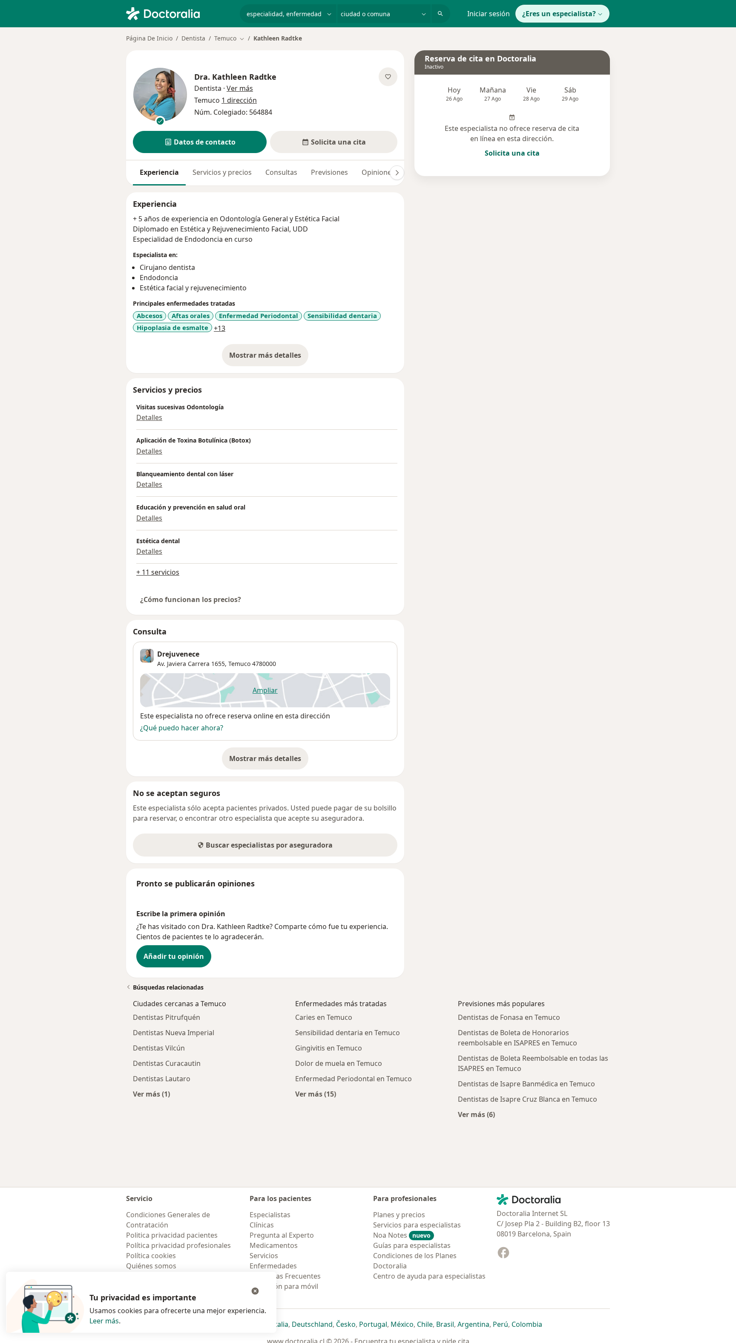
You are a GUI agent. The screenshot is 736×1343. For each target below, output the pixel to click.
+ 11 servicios (157, 572)
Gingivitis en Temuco (328, 1048)
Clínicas (262, 1225)
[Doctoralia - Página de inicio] (179, 12)
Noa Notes (402, 1235)
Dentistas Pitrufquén (166, 1017)
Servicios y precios (222, 172)
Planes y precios (399, 1214)
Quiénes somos (151, 1266)
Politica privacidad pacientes (172, 1235)
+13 (219, 328)
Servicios (264, 1255)
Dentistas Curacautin (167, 1063)
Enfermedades (273, 1266)
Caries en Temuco (323, 1017)
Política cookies (151, 1255)
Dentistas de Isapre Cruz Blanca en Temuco (527, 1099)
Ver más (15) (315, 1094)
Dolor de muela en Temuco (338, 1063)
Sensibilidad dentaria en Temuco (347, 1032)
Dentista (193, 38)
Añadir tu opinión (174, 956)
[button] (200, 142)
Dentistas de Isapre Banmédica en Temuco (526, 1083)
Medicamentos (274, 1245)
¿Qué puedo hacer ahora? (181, 727)
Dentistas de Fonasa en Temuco (509, 1017)
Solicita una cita (512, 153)
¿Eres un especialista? (559, 13)
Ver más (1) (151, 1094)
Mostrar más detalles (268, 357)
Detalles (149, 417)
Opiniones (378, 172)
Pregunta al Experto (282, 1235)
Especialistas (270, 1214)
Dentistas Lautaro (161, 1078)
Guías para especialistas (412, 1245)
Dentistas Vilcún (159, 1048)
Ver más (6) (476, 1114)
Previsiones (329, 172)
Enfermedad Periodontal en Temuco (353, 1078)
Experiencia (159, 172)
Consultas (281, 172)
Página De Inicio (149, 38)
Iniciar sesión (488, 13)
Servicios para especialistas (417, 1225)
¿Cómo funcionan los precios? (190, 599)
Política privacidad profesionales (178, 1245)
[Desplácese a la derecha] (397, 172)
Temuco (239, 664)
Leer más (104, 1321)
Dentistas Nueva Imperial (173, 1032)
